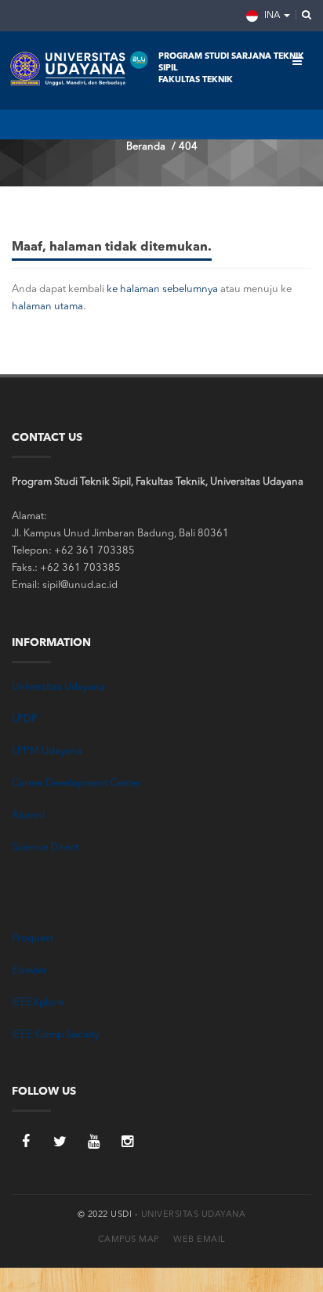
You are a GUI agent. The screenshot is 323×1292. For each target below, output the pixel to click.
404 (188, 147)
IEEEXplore (38, 1003)
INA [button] (272, 15)
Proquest (32, 938)
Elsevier (29, 970)
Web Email (199, 1240)
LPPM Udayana (47, 751)
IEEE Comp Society (55, 1035)
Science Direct (45, 848)
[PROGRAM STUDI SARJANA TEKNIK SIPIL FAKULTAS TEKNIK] (80, 70)
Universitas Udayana (58, 687)
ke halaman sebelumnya (162, 289)
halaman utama (47, 306)
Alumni (28, 815)
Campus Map (128, 1240)
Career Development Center (76, 783)
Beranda (145, 147)
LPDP (25, 719)
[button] (301, 16)
